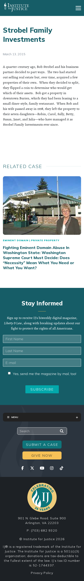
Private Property (45, 240)
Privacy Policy (42, 573)
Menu (14, 417)
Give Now (42, 455)
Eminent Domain (16, 240)
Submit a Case (42, 444)
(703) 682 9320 (44, 530)
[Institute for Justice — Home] (16, 7)
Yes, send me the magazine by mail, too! (44, 374)
